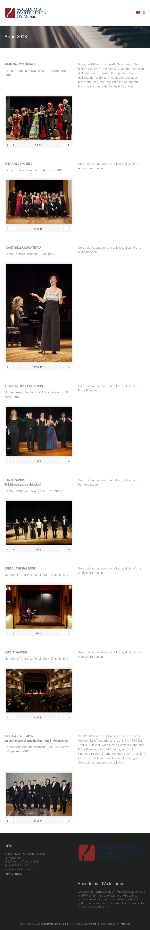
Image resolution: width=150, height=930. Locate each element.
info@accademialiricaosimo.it (20, 869)
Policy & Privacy (13, 873)
